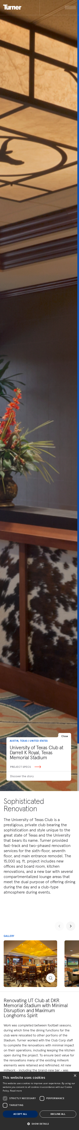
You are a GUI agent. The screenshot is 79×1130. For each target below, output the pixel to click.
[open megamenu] (58, 7)
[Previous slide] (59, 926)
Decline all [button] (58, 1114)
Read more (16, 1090)
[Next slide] (70, 926)
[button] (39, 1123)
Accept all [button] (20, 1114)
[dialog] (39, 1101)
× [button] (74, 1075)
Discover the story (22, 776)
